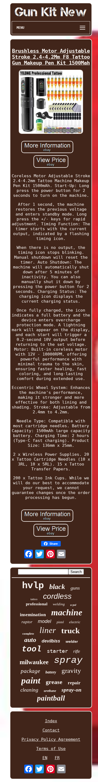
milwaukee (34, 662)
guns (75, 588)
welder (72, 641)
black (57, 587)
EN (44, 757)
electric (74, 622)
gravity (71, 670)
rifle (76, 651)
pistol (60, 622)
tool (31, 649)
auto (30, 639)
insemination (33, 614)
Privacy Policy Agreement (51, 739)
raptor (27, 622)
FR (57, 757)
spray (68, 660)
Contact (51, 730)
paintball (51, 698)
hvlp (33, 586)
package (30, 671)
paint (30, 680)
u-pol (73, 604)
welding (59, 604)
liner (47, 630)
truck (70, 630)
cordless (57, 596)
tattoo (34, 599)
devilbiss (51, 641)
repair (74, 682)
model (44, 621)
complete (28, 633)
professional (36, 604)
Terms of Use (51, 748)
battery (50, 672)
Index (51, 720)
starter (57, 651)
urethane (50, 691)
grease (54, 682)
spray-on (71, 690)
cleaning (29, 690)
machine (66, 612)
